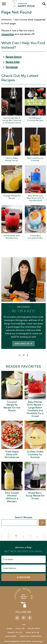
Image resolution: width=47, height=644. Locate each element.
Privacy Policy (15, 632)
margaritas (7, 34)
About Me (20, 628)
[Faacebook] (27, 355)
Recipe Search (14, 56)
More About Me (22, 344)
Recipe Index (13, 61)
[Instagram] (20, 355)
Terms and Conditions (30, 636)
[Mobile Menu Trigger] (2, 4)
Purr (40, 641)
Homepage (12, 66)
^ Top (23, 625)
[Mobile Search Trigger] (44, 4)
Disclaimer (10, 636)
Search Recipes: (23, 517)
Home (9, 628)
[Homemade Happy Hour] (23, 598)
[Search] (42, 522)
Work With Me (32, 632)
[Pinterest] (24, 355)
